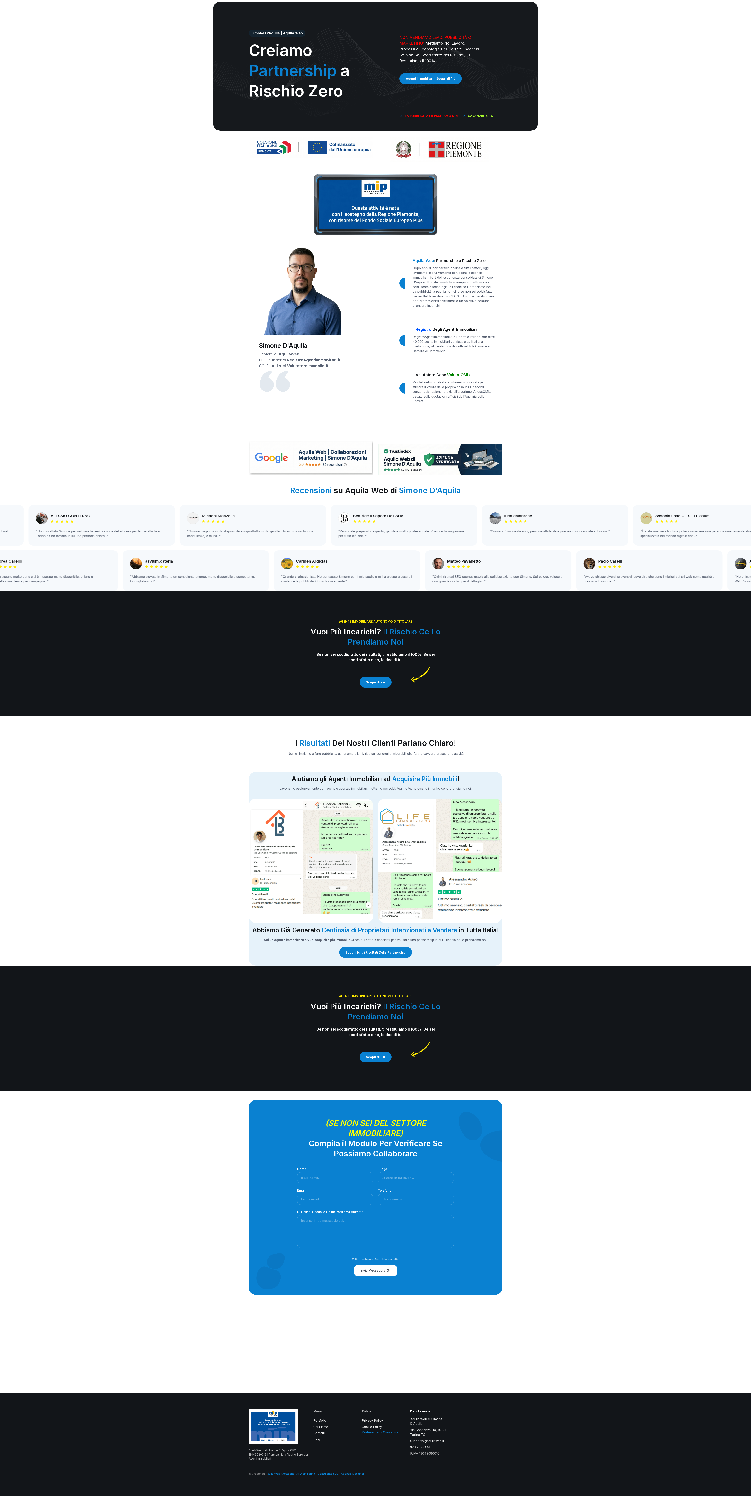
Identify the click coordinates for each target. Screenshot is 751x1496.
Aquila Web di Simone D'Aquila (426, 1421)
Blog (316, 1439)
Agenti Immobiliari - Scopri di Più (430, 79)
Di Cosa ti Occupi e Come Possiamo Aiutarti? (330, 1212)
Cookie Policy (372, 1427)
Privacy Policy (372, 1420)
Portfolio (319, 1420)
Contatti (319, 1433)
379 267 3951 (420, 1447)
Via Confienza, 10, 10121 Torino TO (428, 1432)
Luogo (382, 1169)
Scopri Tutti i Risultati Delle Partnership (376, 952)
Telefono (384, 1190)
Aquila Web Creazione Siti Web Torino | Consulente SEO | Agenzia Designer (315, 1473)
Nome (301, 1169)
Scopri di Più (375, 682)
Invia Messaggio (372, 1270)
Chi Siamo (320, 1427)
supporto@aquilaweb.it (427, 1441)
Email (301, 1190)
